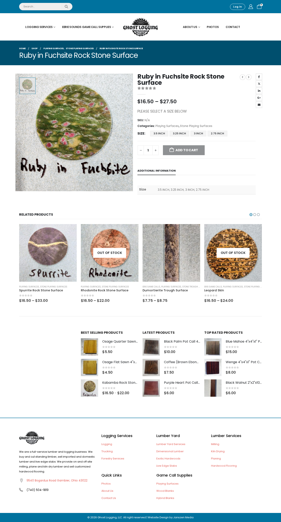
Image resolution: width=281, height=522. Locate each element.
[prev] (242, 77)
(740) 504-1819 (38, 490)
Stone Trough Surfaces (195, 286)
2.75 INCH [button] (217, 133)
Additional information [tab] (156, 171)
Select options (70, 231)
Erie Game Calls (151, 286)
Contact (233, 27)
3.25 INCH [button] (179, 133)
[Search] (66, 6)
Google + (259, 97)
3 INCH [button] (198, 133)
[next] (249, 77)
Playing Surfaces (167, 126)
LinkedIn (259, 90)
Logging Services (38, 27)
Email (259, 104)
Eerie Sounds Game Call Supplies (86, 27)
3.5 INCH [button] (159, 133)
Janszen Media (183, 517)
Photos (213, 27)
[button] (251, 214)
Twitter (259, 83)
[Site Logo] (140, 26)
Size (140, 133)
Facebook (259, 76)
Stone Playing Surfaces (196, 126)
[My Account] (250, 6)
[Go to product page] (48, 253)
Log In (237, 6)
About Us (190, 27)
